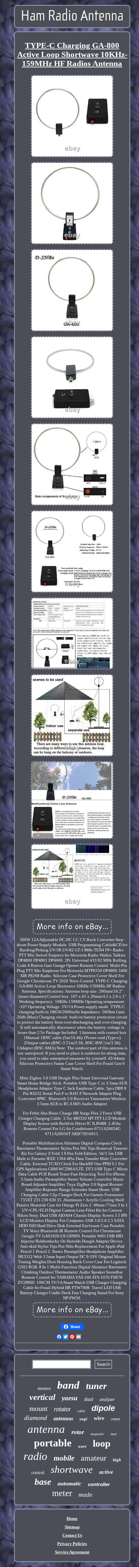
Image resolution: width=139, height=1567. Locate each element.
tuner (96, 1386)
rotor (77, 1432)
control (37, 1472)
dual (88, 1399)
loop (102, 1443)
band (68, 1385)
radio (35, 1456)
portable (52, 1443)
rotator (62, 1409)
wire (99, 1418)
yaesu (70, 1398)
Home (72, 1518)
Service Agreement (72, 1552)
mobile (64, 1458)
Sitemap (72, 1526)
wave (82, 1446)
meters (44, 1388)
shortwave (72, 1469)
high (117, 1459)
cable (81, 1411)
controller (99, 1484)
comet (115, 1419)
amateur (93, 1458)
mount (38, 1408)
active (106, 1472)
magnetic (97, 1434)
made (85, 1494)
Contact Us (72, 1535)
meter (62, 1493)
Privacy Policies (72, 1543)
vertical (42, 1397)
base (43, 1482)
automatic (69, 1483)
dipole (103, 1408)
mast (114, 1434)
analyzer (107, 1399)
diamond (35, 1417)
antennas (63, 1418)
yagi (83, 1418)
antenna (46, 1429)
